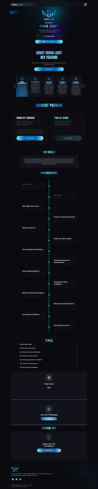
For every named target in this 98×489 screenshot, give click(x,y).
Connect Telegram (50, 41)
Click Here (49, 418)
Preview (31, 138)
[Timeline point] (49, 186)
